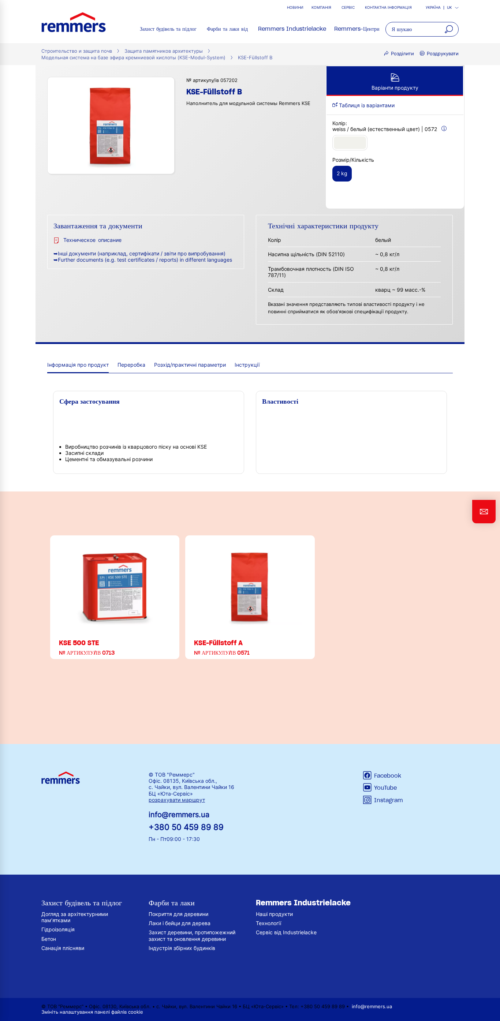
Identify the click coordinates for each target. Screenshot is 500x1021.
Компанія (321, 7)
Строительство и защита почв (76, 51)
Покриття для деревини (178, 914)
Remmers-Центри (357, 29)
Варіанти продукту (395, 88)
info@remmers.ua (179, 814)
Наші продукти (274, 914)
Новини (295, 7)
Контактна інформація (388, 7)
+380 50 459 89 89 (186, 827)
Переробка (131, 365)
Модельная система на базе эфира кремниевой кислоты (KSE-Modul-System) (133, 57)
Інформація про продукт (78, 365)
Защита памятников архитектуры (163, 51)
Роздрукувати (443, 53)
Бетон (48, 939)
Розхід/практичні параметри (190, 365)
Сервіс (348, 7)
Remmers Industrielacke (292, 29)
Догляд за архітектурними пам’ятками (74, 917)
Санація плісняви (62, 948)
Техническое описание (92, 240)
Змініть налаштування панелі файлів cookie (92, 1012)
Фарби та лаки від (227, 29)
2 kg (342, 173)
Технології (268, 923)
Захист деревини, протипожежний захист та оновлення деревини (192, 935)
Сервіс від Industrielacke (286, 932)
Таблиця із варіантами (366, 105)
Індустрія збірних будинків (182, 948)
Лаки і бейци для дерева (179, 923)
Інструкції (247, 365)
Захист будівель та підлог (168, 29)
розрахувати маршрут (177, 800)
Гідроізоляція (58, 929)
